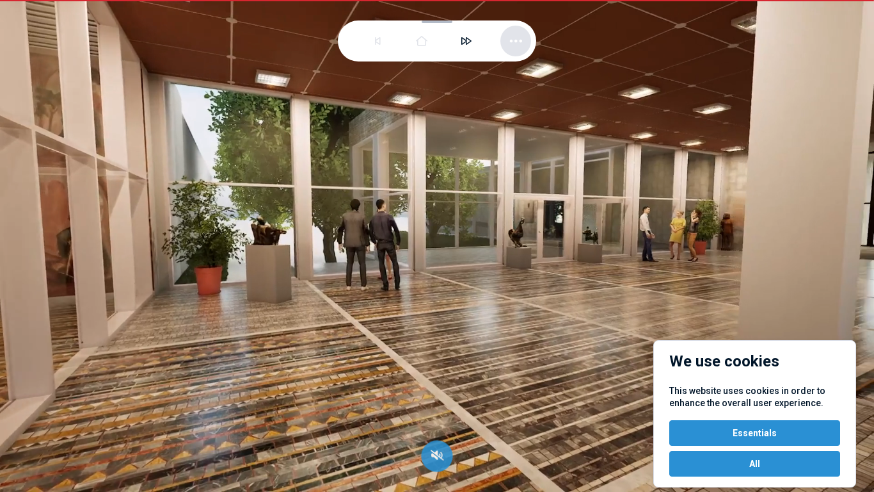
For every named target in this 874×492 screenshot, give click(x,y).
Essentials (755, 433)
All (754, 464)
